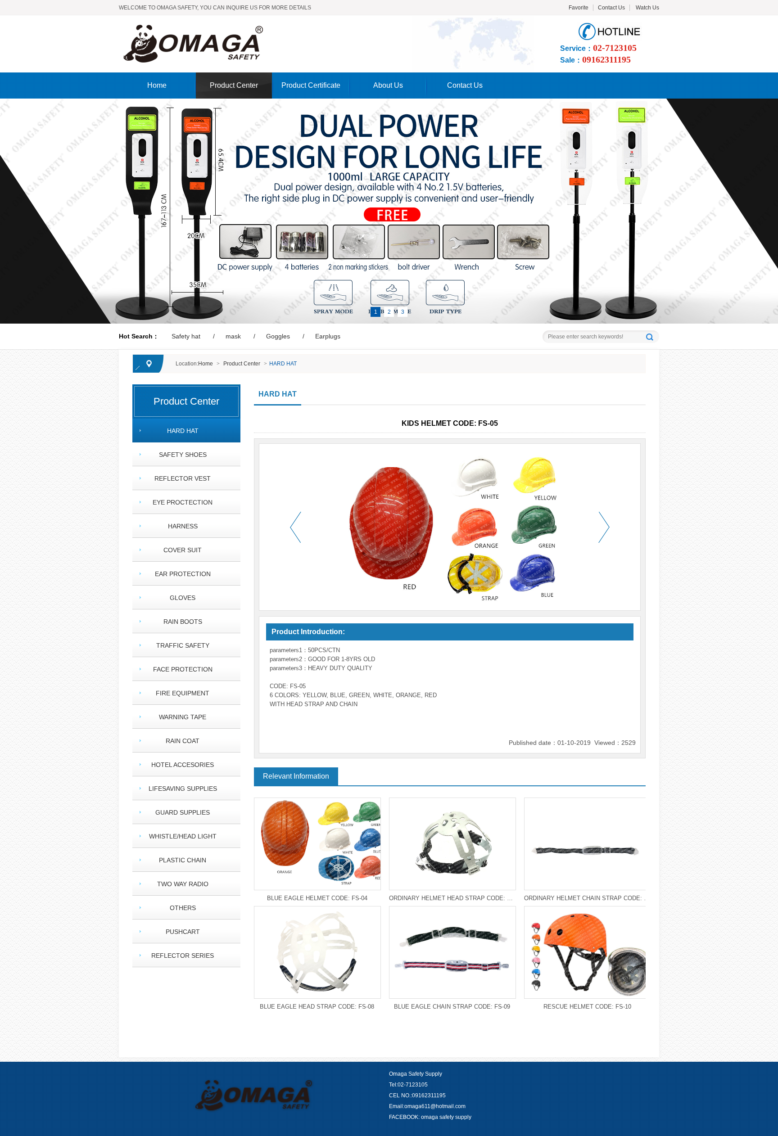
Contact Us (611, 8)
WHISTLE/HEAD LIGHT (183, 836)
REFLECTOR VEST (182, 478)
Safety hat (186, 336)
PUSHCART (183, 931)
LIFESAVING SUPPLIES (183, 788)
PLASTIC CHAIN (182, 860)
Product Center (234, 85)
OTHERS (183, 907)
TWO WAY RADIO (182, 884)
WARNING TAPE (182, 717)
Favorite (578, 8)
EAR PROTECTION (183, 573)
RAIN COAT (182, 740)
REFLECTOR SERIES (182, 955)
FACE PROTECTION (183, 669)
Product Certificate (310, 85)
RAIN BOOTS (182, 621)
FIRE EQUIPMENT (182, 693)
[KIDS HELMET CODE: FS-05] (259, 27)
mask (233, 336)
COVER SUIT (182, 550)
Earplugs (327, 336)
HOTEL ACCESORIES (182, 764)
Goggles (278, 336)
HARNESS (183, 526)
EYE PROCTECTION (183, 502)
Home (157, 85)
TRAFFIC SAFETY (182, 645)
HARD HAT (283, 364)
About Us (388, 85)
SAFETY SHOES (183, 454)
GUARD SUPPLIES (182, 812)
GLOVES (182, 597)
